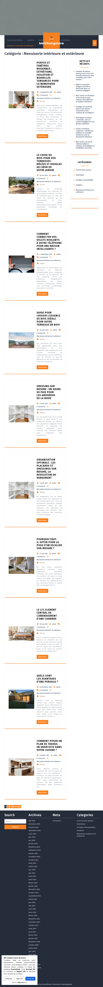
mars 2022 (32, 912)
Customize (8, 979)
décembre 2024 (34, 847)
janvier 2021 (33, 938)
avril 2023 (32, 876)
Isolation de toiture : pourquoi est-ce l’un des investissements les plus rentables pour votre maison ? (85, 75)
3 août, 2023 (44, 403)
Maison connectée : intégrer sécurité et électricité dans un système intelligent (83, 88)
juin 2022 (32, 902)
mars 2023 (32, 879)
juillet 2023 (33, 866)
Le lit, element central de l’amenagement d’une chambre (47, 614)
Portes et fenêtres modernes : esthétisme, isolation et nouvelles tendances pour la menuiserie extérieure (48, 74)
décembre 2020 (34, 942)
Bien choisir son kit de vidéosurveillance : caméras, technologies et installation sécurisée (85, 145)
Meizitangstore (51, 43)
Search (15, 827)
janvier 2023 (33, 886)
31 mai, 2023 (43, 553)
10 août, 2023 (44, 330)
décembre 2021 (34, 919)
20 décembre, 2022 (46, 687)
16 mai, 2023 (44, 624)
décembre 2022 (34, 889)
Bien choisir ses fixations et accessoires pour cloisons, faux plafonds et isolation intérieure (85, 99)
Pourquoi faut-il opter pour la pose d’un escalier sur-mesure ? (49, 544)
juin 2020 (32, 951)
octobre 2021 (34, 925)
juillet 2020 (33, 948)
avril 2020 (32, 955)
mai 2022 (32, 906)
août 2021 (32, 928)
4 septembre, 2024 (46, 254)
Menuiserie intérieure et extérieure (20, 46)
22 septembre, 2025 (46, 92)
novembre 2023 (34, 857)
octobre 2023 (34, 860)
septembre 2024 (35, 850)
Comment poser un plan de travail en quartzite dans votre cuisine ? (49, 745)
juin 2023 (32, 870)
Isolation (30, 40)
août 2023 (32, 863)
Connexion (57, 821)
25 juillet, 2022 (44, 755)
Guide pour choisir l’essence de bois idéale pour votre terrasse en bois (48, 318)
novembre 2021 (34, 922)
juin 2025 (32, 837)
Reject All (19, 979)
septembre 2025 (35, 830)
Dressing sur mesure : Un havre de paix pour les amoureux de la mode (49, 392)
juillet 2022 (33, 899)
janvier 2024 (33, 853)
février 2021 (33, 935)
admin (59, 92)
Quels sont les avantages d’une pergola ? (47, 678)
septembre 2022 (35, 896)
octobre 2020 (34, 945)
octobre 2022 (34, 893)
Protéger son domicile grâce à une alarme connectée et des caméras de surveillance (85, 110)
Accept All (30, 979)
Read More (42, 136)
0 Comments (44, 95)
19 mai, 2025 (44, 175)
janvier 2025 (33, 843)
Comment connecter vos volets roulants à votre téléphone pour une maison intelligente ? (49, 241)
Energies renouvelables (84, 180)
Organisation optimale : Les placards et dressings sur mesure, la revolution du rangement (46, 468)
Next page (16, 806)
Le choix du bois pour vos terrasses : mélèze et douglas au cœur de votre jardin (49, 163)
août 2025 (32, 834)
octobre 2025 (34, 827)
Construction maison (15, 40)
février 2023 (33, 883)
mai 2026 (32, 821)
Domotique (66, 40)
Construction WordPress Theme (44, 984)
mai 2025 (32, 840)
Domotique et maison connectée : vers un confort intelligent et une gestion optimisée (85, 121)
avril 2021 (32, 932)
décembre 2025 (34, 824)
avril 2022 (32, 909)
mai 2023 (32, 873)
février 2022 (33, 915)
